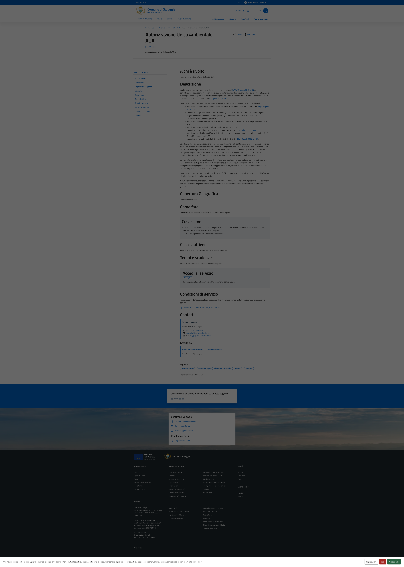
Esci (382, 561)
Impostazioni (371, 561)
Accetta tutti (394, 561)
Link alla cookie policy (194, 561)
